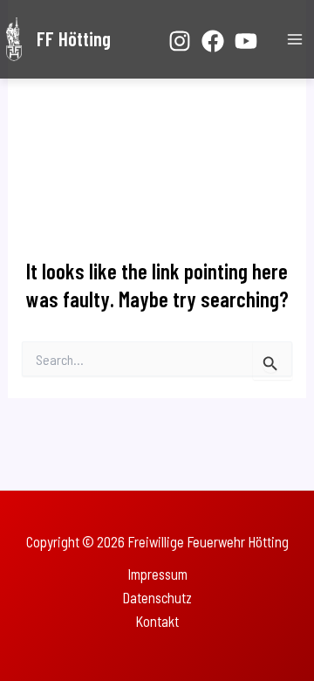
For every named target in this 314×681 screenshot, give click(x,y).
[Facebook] (212, 41)
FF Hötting (74, 38)
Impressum (157, 574)
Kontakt (157, 621)
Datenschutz (157, 597)
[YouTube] (246, 41)
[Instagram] (179, 41)
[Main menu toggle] (294, 39)
